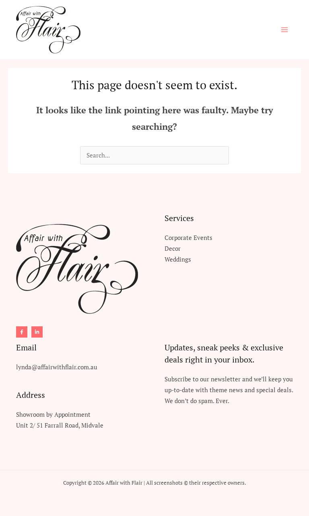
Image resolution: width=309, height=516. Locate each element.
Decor (173, 248)
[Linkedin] (37, 332)
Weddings (178, 259)
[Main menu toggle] (284, 29)
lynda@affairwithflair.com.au (56, 367)
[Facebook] (21, 332)
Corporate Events (188, 238)
